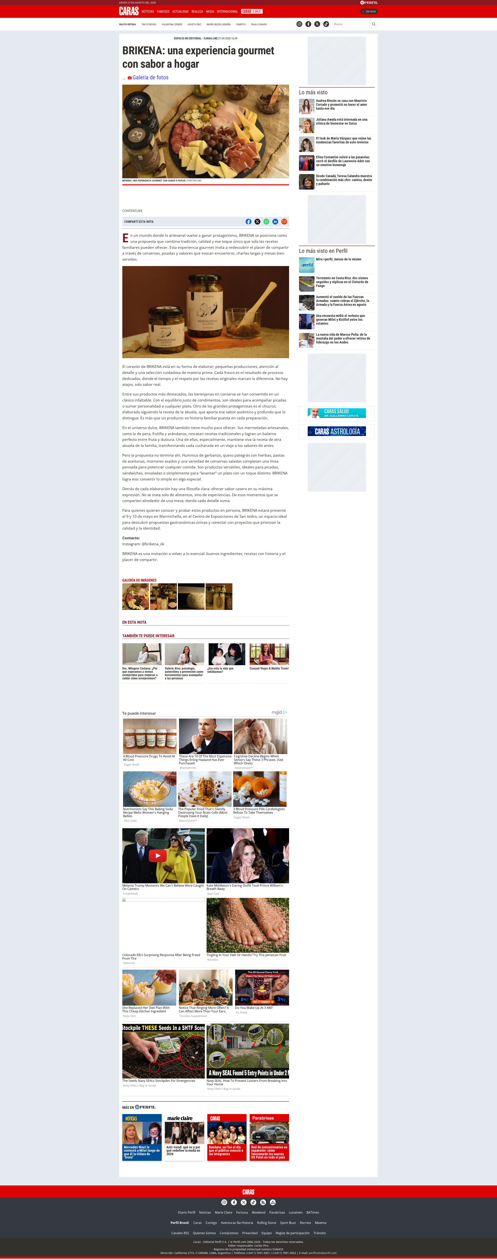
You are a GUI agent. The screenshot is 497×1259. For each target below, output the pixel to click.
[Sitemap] (273, 1202)
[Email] (284, 222)
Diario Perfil (186, 1212)
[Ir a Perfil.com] (369, 3)
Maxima (320, 1223)
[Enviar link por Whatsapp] (266, 222)
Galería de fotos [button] (151, 77)
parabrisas (269, 1119)
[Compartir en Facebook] (248, 222)
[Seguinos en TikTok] (326, 24)
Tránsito (320, 1233)
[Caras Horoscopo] (337, 435)
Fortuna (242, 1212)
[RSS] (263, 1202)
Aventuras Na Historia (237, 1223)
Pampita (241, 24)
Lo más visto (313, 92)
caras (227, 1119)
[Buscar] (374, 24)
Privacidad (250, 1233)
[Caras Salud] (337, 417)
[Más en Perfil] (145, 1107)
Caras (197, 1223)
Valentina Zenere (172, 24)
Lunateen (296, 1212)
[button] (205, 135)
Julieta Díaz (194, 24)
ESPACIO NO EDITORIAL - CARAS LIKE (196, 38)
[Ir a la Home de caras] (129, 14)
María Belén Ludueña (219, 24)
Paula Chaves (259, 24)
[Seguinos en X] (317, 24)
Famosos (163, 11)
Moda (210, 11)
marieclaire (184, 1119)
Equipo (267, 1233)
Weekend (258, 1212)
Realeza (197, 11)
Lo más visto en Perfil (323, 251)
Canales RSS (180, 1233)
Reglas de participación (293, 1233)
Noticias (148, 11)
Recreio (305, 1223)
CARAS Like (252, 11)
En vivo (371, 11)
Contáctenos (229, 1233)
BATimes (313, 1212)
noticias (142, 1119)
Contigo (211, 1223)
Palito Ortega (127, 24)
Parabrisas (277, 1212)
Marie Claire (223, 1212)
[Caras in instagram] (299, 24)
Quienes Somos (204, 1233)
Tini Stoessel (148, 24)
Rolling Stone (266, 1223)
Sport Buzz (288, 1223)
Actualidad (180, 11)
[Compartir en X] (257, 222)
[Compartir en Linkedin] (275, 222)
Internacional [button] (227, 11)
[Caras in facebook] (308, 24)
